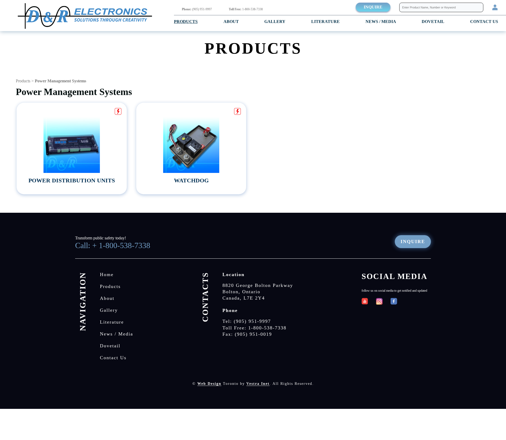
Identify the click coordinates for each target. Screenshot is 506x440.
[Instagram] (379, 301)
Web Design (209, 384)
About (231, 21)
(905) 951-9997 (197, 9)
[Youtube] (365, 301)
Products (186, 21)
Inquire (373, 7)
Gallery (274, 21)
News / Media (381, 21)
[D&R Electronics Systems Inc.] (85, 16)
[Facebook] (394, 301)
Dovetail (110, 345)
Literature (325, 21)
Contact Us (484, 21)
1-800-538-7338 (246, 9)
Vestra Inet (258, 384)
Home (107, 274)
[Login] (495, 7)
